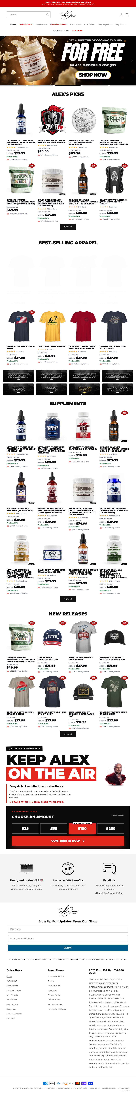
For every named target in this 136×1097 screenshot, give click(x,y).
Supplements (12, 986)
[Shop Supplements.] (18, 376)
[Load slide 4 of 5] (95, 85)
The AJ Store (23, 1088)
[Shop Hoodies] (51, 389)
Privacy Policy (54, 995)
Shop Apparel (12, 1004)
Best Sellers (12, 1000)
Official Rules (95, 1032)
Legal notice (125, 1091)
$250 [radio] (110, 828)
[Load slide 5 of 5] (122, 85)
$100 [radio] (82, 827)
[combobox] (28, 15)
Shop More (11, 1009)
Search (51, 981)
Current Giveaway (14, 1014)
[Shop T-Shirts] (18, 389)
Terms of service (81, 1088)
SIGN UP (68, 948)
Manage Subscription (57, 1009)
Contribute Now (65, 841)
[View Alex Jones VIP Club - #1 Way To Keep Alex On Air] (84, 389)
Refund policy (94, 1088)
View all (68, 226)
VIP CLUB (11, 1018)
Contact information (65, 1088)
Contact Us (53, 990)
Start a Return (54, 986)
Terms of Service (55, 1004)
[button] (104, 25)
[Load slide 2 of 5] (40, 85)
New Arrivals (12, 995)
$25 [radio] (25, 828)
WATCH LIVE (12, 981)
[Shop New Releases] (84, 376)
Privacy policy (50, 1088)
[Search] (47, 14)
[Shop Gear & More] (117, 389)
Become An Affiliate (56, 976)
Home (9, 976)
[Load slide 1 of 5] (13, 85)
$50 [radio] (53, 828)
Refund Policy (54, 1000)
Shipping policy (123, 1088)
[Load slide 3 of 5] (68, 85)
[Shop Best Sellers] (51, 376)
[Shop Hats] (117, 376)
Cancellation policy (109, 1088)
